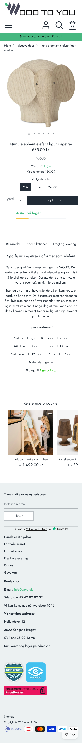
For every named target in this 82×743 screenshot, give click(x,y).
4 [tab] (43, 133)
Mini (26, 187)
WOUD (41, 158)
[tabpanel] (41, 92)
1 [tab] (29, 134)
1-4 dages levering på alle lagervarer (45, 36)
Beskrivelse (13, 244)
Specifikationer (37, 244)
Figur (47, 166)
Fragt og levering (64, 244)
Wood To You (31, 722)
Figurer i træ (48, 370)
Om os (8, 565)
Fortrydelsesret (14, 544)
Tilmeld (18, 516)
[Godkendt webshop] (14, 673)
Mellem (52, 187)
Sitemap (9, 716)
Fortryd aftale (13, 551)
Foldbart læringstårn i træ (31, 459)
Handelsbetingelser (17, 537)
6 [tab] (53, 133)
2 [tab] (34, 133)
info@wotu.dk (23, 589)
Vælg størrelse (41, 179)
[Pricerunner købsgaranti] (25, 694)
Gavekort (10, 572)
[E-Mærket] (36, 673)
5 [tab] (48, 133)
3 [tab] (39, 133)
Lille (38, 187)
